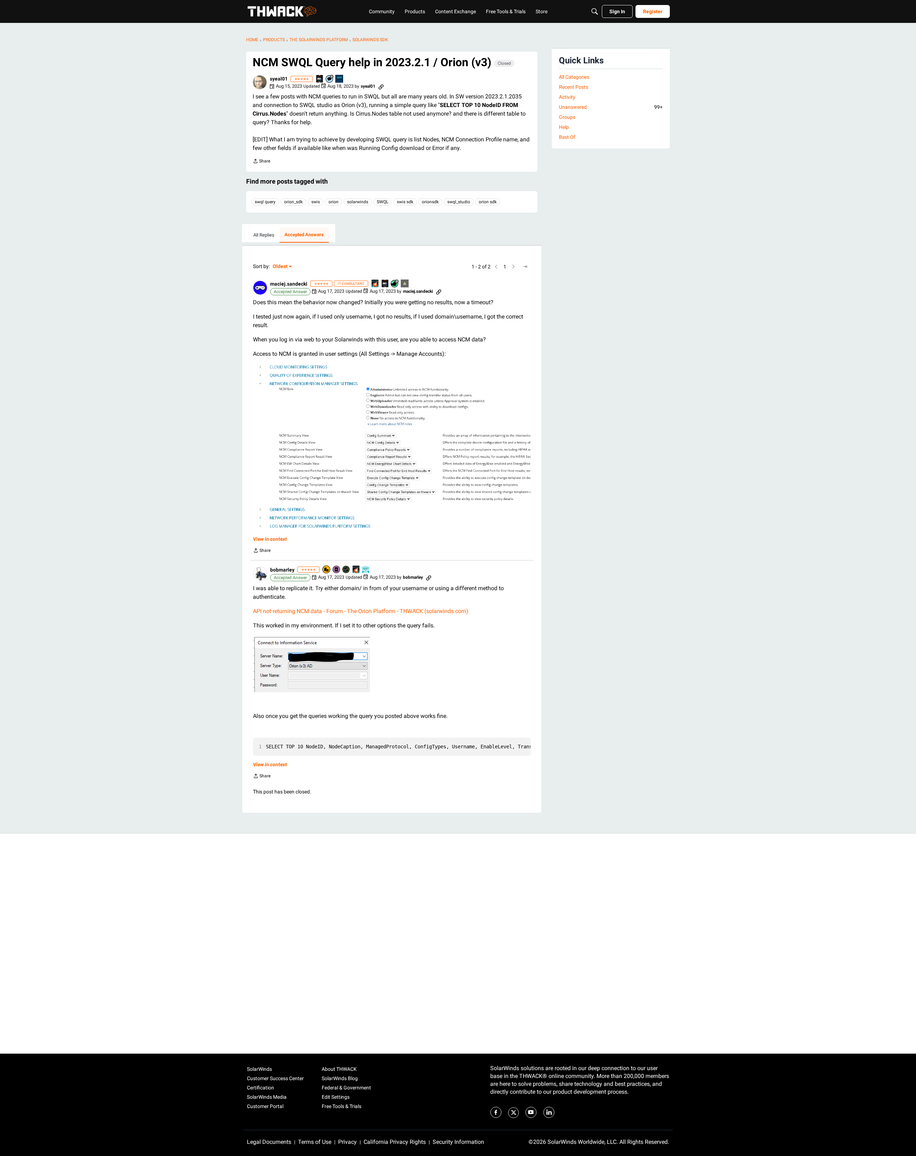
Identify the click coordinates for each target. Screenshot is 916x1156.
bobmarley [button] (282, 570)
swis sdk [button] (405, 201)
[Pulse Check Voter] (346, 570)
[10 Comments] (330, 79)
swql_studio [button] (458, 201)
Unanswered (611, 107)
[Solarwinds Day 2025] (375, 284)
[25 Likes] (395, 284)
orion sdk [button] (488, 201)
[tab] (263, 235)
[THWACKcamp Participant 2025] (320, 79)
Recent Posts (573, 87)
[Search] (594, 11)
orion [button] (333, 201)
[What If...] (405, 284)
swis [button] (315, 201)
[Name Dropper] (336, 570)
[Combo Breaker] (326, 570)
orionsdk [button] (430, 201)
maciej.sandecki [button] (288, 284)
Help (564, 127)
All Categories (574, 77)
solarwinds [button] (357, 201)
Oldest (280, 266)
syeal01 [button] (279, 79)
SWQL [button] (382, 201)
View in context (270, 539)
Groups (567, 117)
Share (261, 162)
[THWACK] (282, 11)
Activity (567, 97)
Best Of (567, 137)
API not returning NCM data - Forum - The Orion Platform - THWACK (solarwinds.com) (360, 611)
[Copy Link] (381, 86)
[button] (260, 82)
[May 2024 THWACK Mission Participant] (339, 79)
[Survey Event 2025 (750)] (366, 570)
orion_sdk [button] (293, 201)
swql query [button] (265, 201)
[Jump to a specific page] (525, 266)
